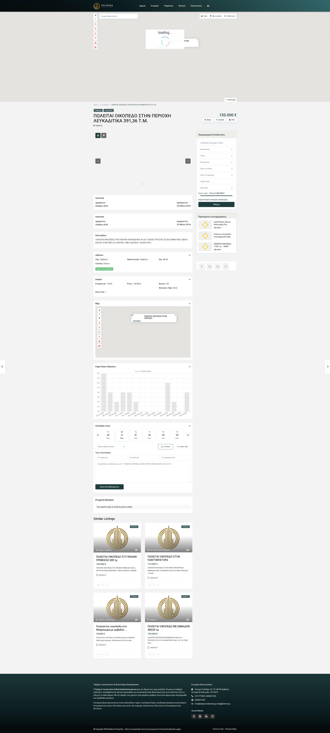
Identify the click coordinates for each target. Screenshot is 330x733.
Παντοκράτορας (156, 550)
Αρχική (142, 6)
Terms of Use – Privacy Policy (225, 729)
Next (188, 435)
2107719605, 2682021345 (205, 696)
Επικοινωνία (196, 6)
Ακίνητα (182, 6)
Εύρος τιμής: (203, 193)
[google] (209, 266)
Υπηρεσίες (168, 6)
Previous (98, 435)
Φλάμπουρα (110, 620)
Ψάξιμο (216, 204)
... (154, 573)
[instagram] (225, 266)
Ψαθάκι (101, 550)
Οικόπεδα (104, 105)
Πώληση (98, 110)
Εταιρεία (155, 6)
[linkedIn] (217, 266)
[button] (167, 54)
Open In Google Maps (104, 269)
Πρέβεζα (98, 126)
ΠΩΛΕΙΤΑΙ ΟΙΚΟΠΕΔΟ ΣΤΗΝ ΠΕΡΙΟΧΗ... (155, 317)
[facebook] (201, 266)
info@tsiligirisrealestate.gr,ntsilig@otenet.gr (212, 704)
